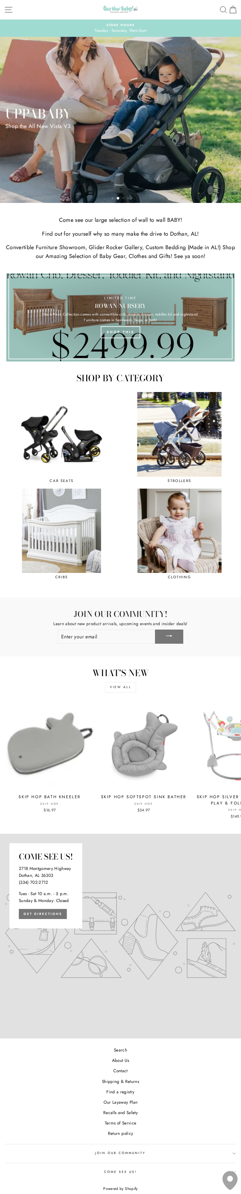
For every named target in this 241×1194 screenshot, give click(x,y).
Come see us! (120, 1171)
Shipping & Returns (120, 1081)
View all (120, 687)
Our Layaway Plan (120, 1102)
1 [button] (113, 198)
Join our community (120, 1153)
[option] (120, 28)
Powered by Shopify (120, 1188)
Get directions (43, 913)
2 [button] (118, 198)
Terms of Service (120, 1123)
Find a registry (120, 1092)
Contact (120, 1071)
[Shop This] (120, 317)
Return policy (120, 1133)
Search (120, 1050)
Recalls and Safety (120, 1112)
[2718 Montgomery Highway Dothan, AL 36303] (120, 936)
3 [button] (123, 198)
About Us (120, 1060)
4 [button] (129, 198)
